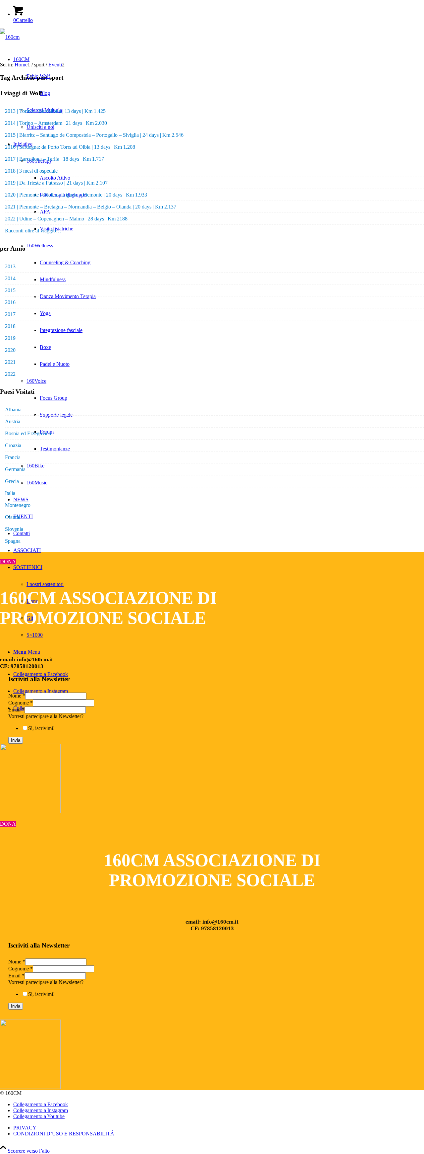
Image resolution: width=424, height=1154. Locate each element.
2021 (10, 362)
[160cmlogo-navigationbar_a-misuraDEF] (10, 37)
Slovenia (14, 529)
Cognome (20, 702)
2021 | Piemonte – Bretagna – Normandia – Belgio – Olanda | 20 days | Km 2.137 (90, 206)
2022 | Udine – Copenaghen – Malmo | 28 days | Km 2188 (66, 218)
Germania (15, 469)
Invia (15, 740)
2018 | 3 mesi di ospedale (31, 171)
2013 (10, 266)
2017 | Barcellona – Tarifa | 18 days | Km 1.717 (54, 159)
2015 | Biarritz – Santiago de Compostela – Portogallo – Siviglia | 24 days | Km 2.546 (94, 135)
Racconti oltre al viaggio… (33, 230)
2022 (10, 374)
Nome (16, 696)
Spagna (13, 541)
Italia (10, 493)
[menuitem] (218, 1128)
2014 (10, 278)
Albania (13, 409)
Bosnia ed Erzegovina (28, 433)
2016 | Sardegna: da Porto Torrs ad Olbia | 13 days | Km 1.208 (70, 147)
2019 (10, 338)
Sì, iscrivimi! (41, 728)
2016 (10, 302)
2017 (10, 314)
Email (16, 709)
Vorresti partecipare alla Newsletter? (45, 716)
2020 (10, 350)
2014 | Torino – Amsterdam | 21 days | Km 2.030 (56, 123)
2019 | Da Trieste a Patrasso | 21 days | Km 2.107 (56, 183)
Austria (12, 421)
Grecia (12, 481)
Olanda (12, 517)
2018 (10, 326)
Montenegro (17, 505)
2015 (10, 290)
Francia (13, 457)
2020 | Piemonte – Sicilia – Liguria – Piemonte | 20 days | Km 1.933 (76, 195)
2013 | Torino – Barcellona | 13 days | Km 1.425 (55, 111)
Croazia (13, 445)
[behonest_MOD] (30, 811)
